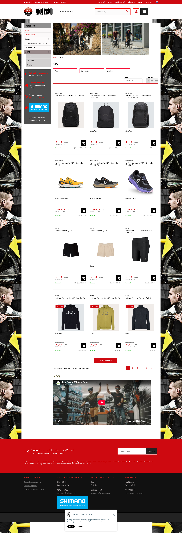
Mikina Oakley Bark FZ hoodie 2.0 (70, 298)
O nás (110, 2)
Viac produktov (106, 360)
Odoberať (151, 451)
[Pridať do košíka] (83, 143)
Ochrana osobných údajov (34, 489)
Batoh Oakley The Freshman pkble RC (103, 96)
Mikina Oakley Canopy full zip (138, 298)
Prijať (71, 526)
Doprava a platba (30, 486)
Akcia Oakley (30, 35)
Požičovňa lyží (120, 2)
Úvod (28, 2)
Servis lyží (101, 2)
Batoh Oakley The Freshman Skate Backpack (138, 96)
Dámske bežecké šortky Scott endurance (138, 231)
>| (156, 368)
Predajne (149, 2)
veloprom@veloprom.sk (43, 2)
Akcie (27, 30)
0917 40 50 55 (61, 2)
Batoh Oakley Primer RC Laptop (69, 95)
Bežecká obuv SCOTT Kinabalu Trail (69, 164)
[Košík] (144, 11)
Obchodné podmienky (135, 2)
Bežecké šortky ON (63, 230)
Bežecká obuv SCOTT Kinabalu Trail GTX (104, 164)
